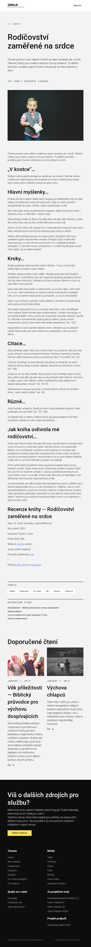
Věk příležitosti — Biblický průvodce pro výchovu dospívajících (33, 608)
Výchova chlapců (14, 611)
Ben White (22, 565)
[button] (77, 5)
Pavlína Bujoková (36, 940)
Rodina (12, 591)
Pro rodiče (37, 591)
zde (32, 554)
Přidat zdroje (19, 833)
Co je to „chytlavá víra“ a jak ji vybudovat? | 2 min (27, 615)
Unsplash (36, 565)
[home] (16, 5)
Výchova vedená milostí (17, 618)
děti (47, 591)
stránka (20, 544)
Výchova (57, 591)
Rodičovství (24, 591)
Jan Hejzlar (25, 940)
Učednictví (69, 591)
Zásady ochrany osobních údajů (67, 940)
